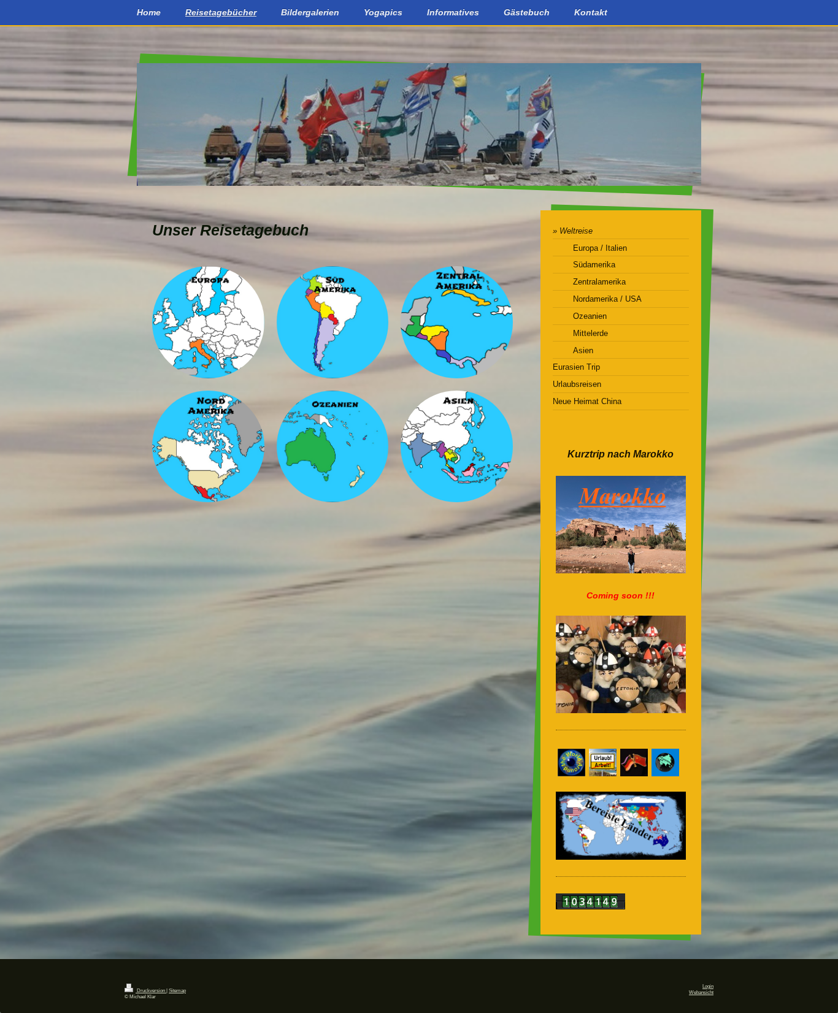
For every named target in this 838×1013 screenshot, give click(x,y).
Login (707, 986)
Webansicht (701, 992)
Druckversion (151, 990)
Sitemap (177, 990)
